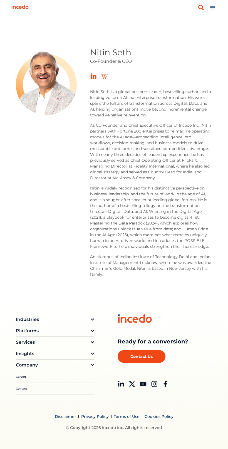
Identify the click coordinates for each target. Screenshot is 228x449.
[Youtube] (143, 384)
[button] (201, 7)
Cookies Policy (159, 416)
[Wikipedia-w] (104, 76)
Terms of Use (127, 416)
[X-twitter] (132, 384)
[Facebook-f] (165, 384)
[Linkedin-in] (93, 76)
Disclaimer (65, 416)
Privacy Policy (95, 416)
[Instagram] (154, 384)
